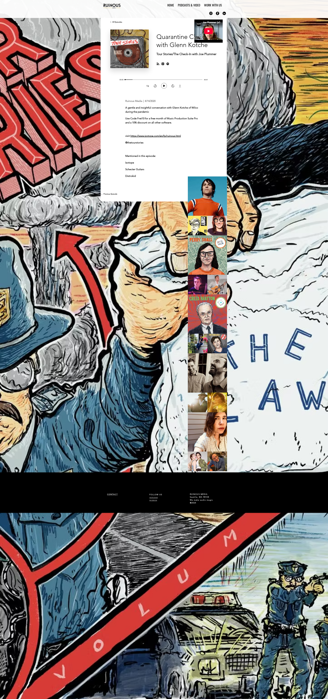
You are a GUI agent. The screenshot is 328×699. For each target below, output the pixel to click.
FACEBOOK (153, 500)
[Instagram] (211, 13)
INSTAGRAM (153, 498)
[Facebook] (217, 13)
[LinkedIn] (224, 13)
